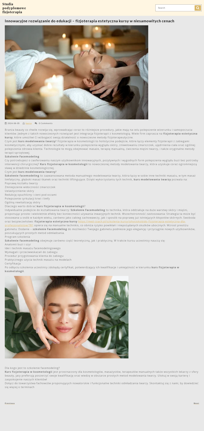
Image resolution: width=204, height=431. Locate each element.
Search (198, 8)
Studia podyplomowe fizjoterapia (14, 8)
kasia (29, 123)
